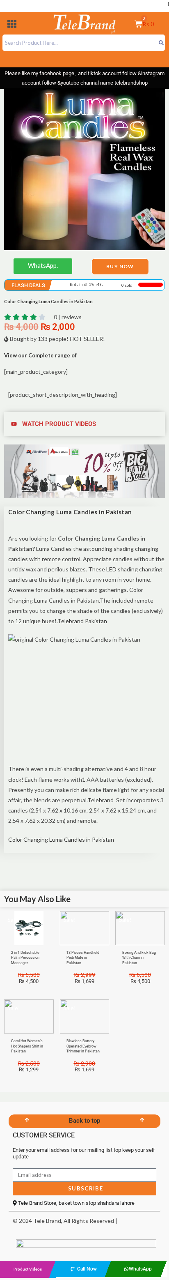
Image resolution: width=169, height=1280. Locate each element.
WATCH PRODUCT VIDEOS (59, 424)
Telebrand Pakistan (82, 620)
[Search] (161, 43)
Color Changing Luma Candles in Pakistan (61, 839)
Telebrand (100, 800)
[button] (12, 25)
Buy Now (120, 266)
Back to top (84, 1120)
